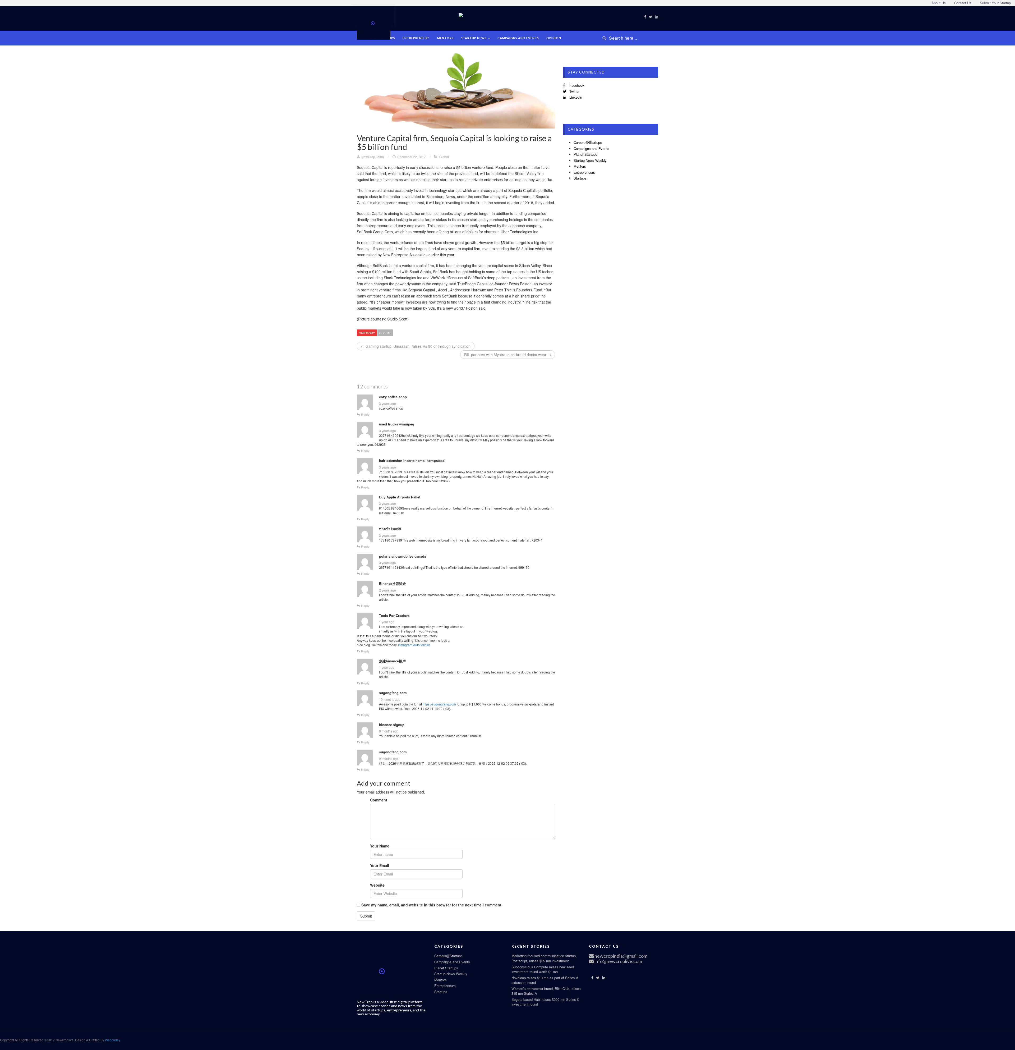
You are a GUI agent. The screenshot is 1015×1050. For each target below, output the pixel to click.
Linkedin (575, 97)
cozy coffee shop (393, 397)
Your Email (379, 865)
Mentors (445, 38)
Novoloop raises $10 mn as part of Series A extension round (544, 980)
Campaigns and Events (518, 38)
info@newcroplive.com (618, 961)
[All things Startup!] (373, 22)
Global (444, 156)
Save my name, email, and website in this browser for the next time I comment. (431, 904)
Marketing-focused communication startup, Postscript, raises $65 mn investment (544, 958)
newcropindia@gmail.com (620, 956)
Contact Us (962, 2)
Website (377, 885)
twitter (573, 91)
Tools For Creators (394, 615)
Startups (580, 178)
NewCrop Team (372, 156)
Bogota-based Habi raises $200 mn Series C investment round (545, 1002)
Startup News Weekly (590, 160)
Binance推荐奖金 (392, 583)
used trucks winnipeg (396, 424)
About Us (938, 2)
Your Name (379, 846)
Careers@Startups (588, 142)
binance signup (391, 724)
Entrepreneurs (416, 38)
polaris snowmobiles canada (402, 556)
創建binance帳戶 (392, 661)
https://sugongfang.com (439, 704)
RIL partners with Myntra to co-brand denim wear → (507, 354)
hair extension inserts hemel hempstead (412, 460)
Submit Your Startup (995, 2)
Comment (378, 800)
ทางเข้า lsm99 (390, 528)
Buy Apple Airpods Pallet (399, 497)
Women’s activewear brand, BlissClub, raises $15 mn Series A (546, 991)
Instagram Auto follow (413, 645)
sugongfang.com (393, 692)
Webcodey (112, 1040)
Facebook (576, 85)
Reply (365, 414)
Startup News (474, 38)
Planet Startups (585, 154)
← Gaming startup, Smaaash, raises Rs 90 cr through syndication (415, 346)
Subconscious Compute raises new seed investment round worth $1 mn (542, 969)
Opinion (553, 38)
